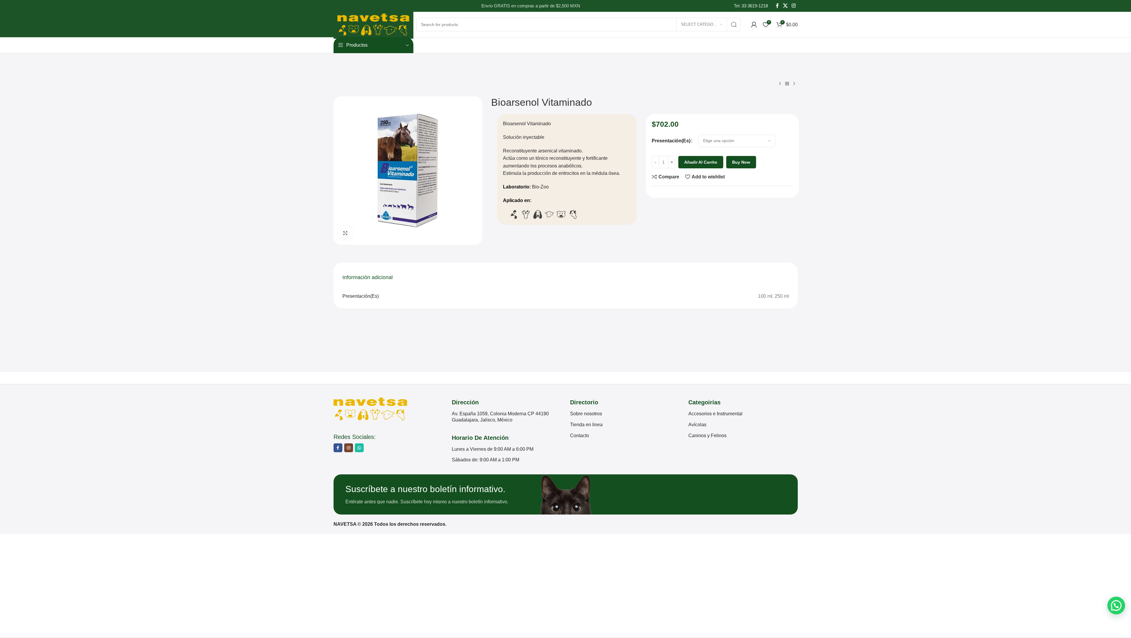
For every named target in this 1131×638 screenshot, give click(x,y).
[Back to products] (787, 83)
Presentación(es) (671, 140)
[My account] (754, 24)
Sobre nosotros (586, 413)
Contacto (579, 435)
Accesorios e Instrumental (715, 413)
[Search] (734, 24)
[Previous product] (780, 83)
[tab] (367, 277)
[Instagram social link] (793, 5)
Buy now (741, 162)
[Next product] (794, 83)
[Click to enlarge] (345, 233)
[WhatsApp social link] (359, 447)
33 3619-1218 (755, 5)
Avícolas (697, 424)
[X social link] (785, 5)
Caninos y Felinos (707, 435)
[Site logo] (373, 24)
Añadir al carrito (700, 162)
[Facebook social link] (777, 5)
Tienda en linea (586, 424)
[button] (1116, 605)
